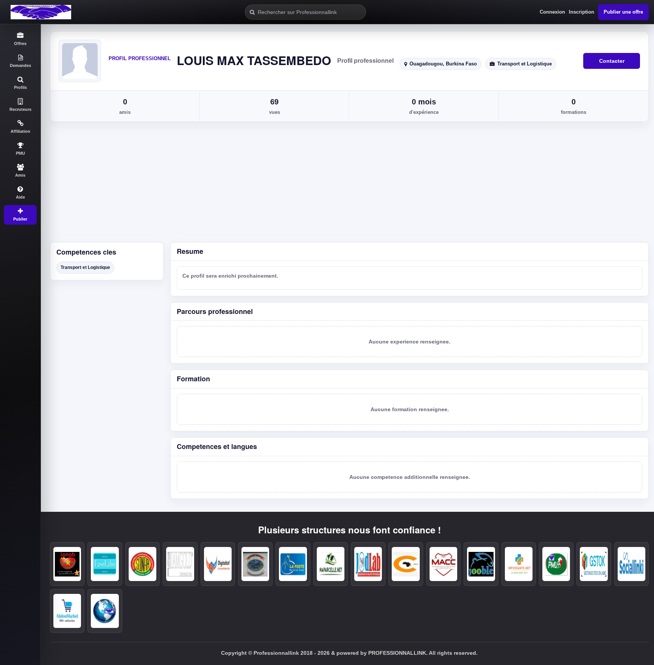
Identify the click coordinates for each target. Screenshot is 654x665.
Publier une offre (623, 12)
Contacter (611, 61)
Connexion (552, 12)
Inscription (581, 12)
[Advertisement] (347, 185)
